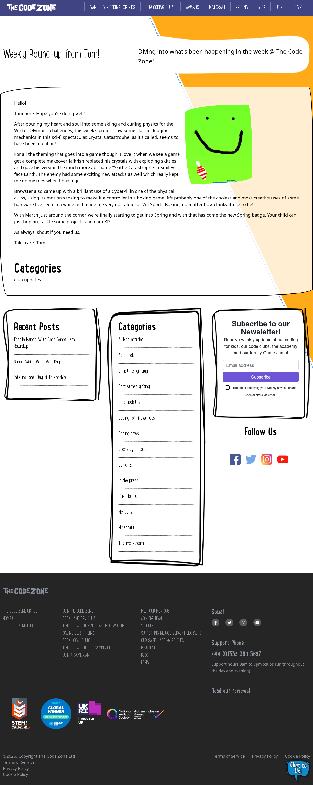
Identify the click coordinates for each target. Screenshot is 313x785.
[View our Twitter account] (229, 622)
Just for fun (128, 496)
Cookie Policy (297, 756)
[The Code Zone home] (25, 597)
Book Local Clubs (76, 640)
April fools (126, 355)
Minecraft (217, 7)
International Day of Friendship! (40, 377)
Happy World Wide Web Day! (37, 362)
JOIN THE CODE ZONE (78, 611)
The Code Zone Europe (20, 625)
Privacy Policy (265, 756)
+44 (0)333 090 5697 (236, 653)
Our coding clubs (160, 7)
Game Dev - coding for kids (112, 7)
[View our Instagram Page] (243, 622)
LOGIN (145, 662)
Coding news (128, 433)
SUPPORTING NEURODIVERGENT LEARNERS (171, 633)
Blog (261, 7)
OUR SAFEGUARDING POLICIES (162, 640)
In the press (128, 480)
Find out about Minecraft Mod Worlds (93, 625)
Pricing (242, 7)
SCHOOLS (147, 625)
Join (279, 7)
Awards (192, 7)
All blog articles (130, 339)
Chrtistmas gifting (134, 386)
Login (297, 7)
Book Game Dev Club (79, 618)
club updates (27, 279)
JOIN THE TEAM (151, 618)
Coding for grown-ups (136, 418)
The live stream (131, 543)
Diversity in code (132, 449)
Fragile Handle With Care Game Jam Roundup (44, 343)
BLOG (144, 655)
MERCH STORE (150, 647)
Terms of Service (229, 756)
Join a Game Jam (76, 655)
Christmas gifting (133, 371)
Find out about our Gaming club (88, 647)
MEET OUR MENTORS (155, 611)
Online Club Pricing (78, 633)
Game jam (126, 465)
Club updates (129, 402)
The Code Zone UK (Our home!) (21, 614)
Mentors (125, 512)
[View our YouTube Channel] (257, 622)
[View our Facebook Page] (215, 622)
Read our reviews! (231, 690)
